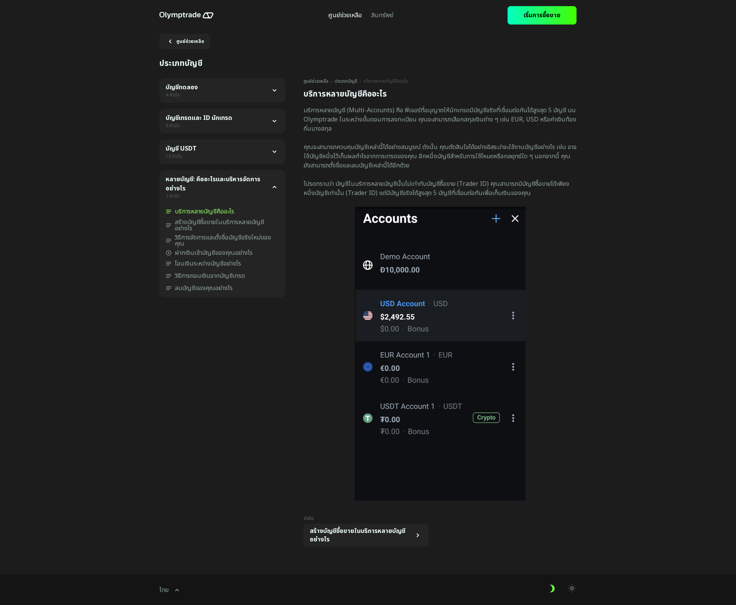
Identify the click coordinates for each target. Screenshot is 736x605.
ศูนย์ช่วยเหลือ (316, 81)
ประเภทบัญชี (346, 81)
